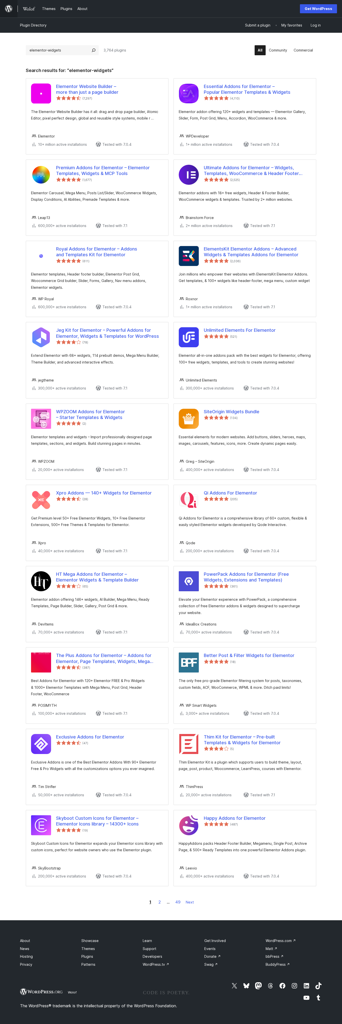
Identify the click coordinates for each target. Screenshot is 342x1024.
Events (210, 948)
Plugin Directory (33, 25)
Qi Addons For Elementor (230, 493)
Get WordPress (318, 8)
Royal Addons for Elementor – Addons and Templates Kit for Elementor (96, 251)
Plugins (87, 956)
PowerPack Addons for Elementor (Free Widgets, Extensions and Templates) (246, 577)
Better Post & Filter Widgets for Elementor (249, 655)
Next (190, 902)
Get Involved (215, 940)
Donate (212, 956)
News (24, 948)
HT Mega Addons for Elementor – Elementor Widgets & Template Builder (97, 577)
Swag (211, 964)
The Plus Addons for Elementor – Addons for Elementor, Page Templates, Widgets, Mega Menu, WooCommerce (103, 658)
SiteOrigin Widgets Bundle (231, 411)
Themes (88, 948)
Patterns (88, 964)
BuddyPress (278, 964)
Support (149, 948)
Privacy (26, 964)
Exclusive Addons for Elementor (90, 737)
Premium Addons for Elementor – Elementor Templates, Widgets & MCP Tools (103, 170)
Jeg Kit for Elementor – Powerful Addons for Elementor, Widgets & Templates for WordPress (107, 333)
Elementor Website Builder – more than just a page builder (87, 89)
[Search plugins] (94, 50)
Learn (147, 940)
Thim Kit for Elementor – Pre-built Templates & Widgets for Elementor (242, 739)
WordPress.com (281, 940)
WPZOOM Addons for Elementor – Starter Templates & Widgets (90, 414)
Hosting (26, 956)
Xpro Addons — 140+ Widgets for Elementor (104, 493)
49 (178, 902)
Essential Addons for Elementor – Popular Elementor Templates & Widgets (247, 89)
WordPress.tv (156, 964)
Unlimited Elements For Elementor (240, 330)
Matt (271, 948)
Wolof (72, 992)
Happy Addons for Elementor (235, 818)
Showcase (90, 940)
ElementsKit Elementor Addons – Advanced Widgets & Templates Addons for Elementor (251, 251)
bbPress (275, 956)
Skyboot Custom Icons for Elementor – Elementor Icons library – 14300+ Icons (97, 821)
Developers (152, 956)
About (25, 940)
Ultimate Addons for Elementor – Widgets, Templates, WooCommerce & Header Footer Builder (251, 170)
